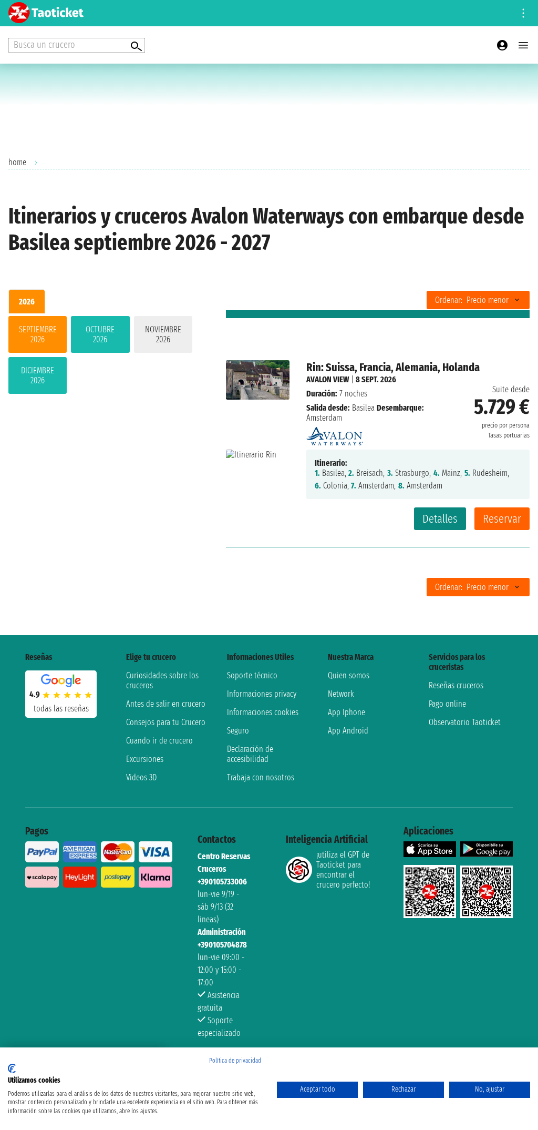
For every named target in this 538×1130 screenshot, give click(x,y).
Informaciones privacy (261, 694)
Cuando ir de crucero (159, 741)
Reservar (502, 519)
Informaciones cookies (262, 712)
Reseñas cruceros (456, 685)
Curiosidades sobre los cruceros (162, 680)
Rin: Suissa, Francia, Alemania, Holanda (393, 367)
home (17, 162)
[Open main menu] (523, 45)
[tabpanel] (100, 357)
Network (341, 694)
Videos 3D (141, 777)
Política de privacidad (235, 1060)
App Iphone (346, 712)
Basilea (363, 408)
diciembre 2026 (37, 375)
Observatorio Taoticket (465, 722)
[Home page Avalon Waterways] (334, 434)
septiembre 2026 (38, 334)
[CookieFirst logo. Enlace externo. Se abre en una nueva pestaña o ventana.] (12, 1068)
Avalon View (327, 379)
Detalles (440, 519)
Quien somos (348, 675)
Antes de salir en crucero (165, 704)
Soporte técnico (252, 675)
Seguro (238, 731)
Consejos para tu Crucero (165, 722)
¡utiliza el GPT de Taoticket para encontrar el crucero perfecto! (343, 870)
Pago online (447, 704)
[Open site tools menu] (523, 13)
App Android (348, 731)
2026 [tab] (27, 302)
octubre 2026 (100, 334)
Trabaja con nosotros (260, 777)
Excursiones (144, 759)
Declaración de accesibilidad (250, 754)
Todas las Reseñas (61, 709)
